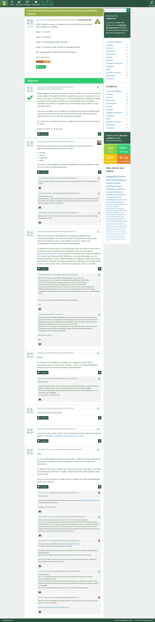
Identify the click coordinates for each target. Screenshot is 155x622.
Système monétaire (113, 72)
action (122, 176)
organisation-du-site (118, 212)
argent (122, 216)
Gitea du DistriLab (148, 620)
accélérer (113, 239)
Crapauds (109, 45)
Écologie (109, 57)
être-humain (122, 236)
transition (117, 224)
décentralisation (111, 208)
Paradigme (110, 66)
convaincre (109, 210)
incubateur (121, 224)
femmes (118, 239)
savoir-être (112, 224)
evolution (118, 216)
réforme (123, 223)
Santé (108, 69)
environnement (121, 200)
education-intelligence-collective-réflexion (115, 221)
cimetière (122, 231)
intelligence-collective (115, 189)
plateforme (114, 214)
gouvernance (117, 228)
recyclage (116, 237)
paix (116, 239)
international (111, 202)
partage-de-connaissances (115, 195)
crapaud (122, 218)
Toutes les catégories (114, 42)
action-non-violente (113, 233)
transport (124, 234)
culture (108, 214)
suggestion (39, 61)
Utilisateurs (36, 4)
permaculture (108, 236)
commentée (41, 178)
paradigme (114, 204)
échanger (113, 218)
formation (124, 239)
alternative (120, 214)
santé (115, 192)
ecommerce (111, 234)
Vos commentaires (7, 620)
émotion (114, 231)
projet (107, 228)
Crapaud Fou (111, 18)
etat (121, 239)
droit (119, 204)
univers (125, 224)
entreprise (124, 210)
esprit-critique (112, 216)
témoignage (120, 208)
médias (120, 192)
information (112, 180)
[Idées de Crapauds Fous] (4, 3)
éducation (110, 183)
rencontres (109, 206)
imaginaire (112, 237)
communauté (117, 229)
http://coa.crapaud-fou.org (90, 500)
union (120, 223)
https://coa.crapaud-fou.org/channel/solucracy (53, 607)
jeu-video (115, 234)
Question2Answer (127, 620)
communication (112, 197)
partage (108, 204)
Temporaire (110, 79)
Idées (12, 4)
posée (37, 19)
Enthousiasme (111, 54)
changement (120, 202)
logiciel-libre (124, 220)
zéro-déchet (123, 229)
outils (118, 183)
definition (118, 236)
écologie (118, 186)
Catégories (27, 4)
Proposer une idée (47, 4)
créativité (46, 61)
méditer (125, 221)
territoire (119, 237)
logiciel (119, 220)
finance (124, 204)
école (113, 229)
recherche (108, 220)
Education (109, 60)
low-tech (108, 223)
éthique (118, 218)
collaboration (111, 200)
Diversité (109, 48)
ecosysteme (119, 234)
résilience (108, 237)
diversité (122, 228)
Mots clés (19, 4)
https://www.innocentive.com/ (49, 253)
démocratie (108, 226)
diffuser (117, 226)
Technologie (110, 75)
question (110, 186)
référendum (113, 236)
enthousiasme (109, 229)
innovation (109, 212)
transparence (111, 228)
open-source (114, 220)
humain (126, 226)
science (122, 226)
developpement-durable (122, 233)
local (119, 197)
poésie (107, 234)
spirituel (107, 224)
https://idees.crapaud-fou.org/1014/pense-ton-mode (64, 436)
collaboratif (116, 210)
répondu (39, 87)
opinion (109, 192)
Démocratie (110, 51)
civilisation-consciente (114, 223)
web (125, 228)
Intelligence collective (84, 19)
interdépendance (109, 231)
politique (122, 180)
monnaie (108, 218)
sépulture (118, 231)
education (113, 226)
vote (120, 226)
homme (107, 240)
